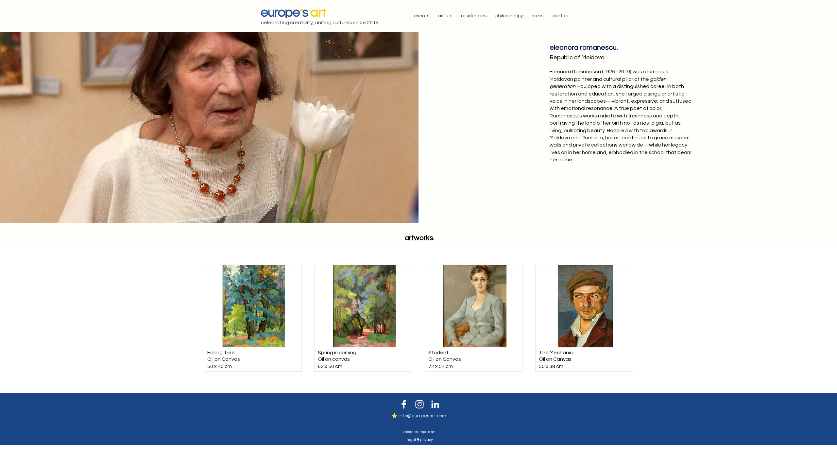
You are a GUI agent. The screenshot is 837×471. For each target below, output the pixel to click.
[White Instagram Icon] (419, 404)
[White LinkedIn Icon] (435, 404)
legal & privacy (420, 440)
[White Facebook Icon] (403, 404)
